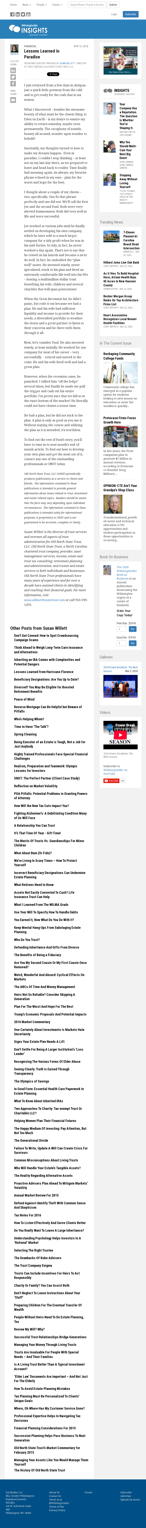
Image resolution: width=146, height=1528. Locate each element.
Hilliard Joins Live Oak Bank (121, 262)
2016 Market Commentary (32, 1022)
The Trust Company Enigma (33, 1265)
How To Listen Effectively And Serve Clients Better (50, 1223)
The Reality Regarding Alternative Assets (43, 1176)
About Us (54, 1492)
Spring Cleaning (25, 734)
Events (88, 1492)
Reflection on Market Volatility (35, 786)
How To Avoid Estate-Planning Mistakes (42, 1389)
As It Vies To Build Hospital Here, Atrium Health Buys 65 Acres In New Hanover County (121, 279)
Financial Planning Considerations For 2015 (45, 1428)
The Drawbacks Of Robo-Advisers (37, 1258)
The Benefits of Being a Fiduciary (37, 955)
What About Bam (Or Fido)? (33, 853)
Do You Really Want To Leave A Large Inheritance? (49, 1230)
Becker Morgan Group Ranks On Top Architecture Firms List (120, 300)
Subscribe (126, 1492)
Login (114, 14)
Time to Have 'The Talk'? (31, 727)
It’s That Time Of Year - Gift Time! (37, 833)
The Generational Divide (31, 1140)
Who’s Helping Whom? (29, 719)
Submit (113, 4)
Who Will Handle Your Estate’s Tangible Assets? (47, 1168)
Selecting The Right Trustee (33, 1250)
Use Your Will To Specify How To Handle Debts (46, 912)
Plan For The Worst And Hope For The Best (43, 1006)
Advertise (125, 1496)
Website (14, 54)
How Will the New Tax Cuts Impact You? (41, 806)
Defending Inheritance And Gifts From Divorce (46, 947)
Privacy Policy (57, 1510)
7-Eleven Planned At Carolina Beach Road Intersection (131, 240)
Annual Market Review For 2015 (36, 1195)
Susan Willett (67, 63)
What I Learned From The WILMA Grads (41, 905)
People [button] (41, 4)
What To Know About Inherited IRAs (38, 1101)
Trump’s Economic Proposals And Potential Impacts (50, 1014)
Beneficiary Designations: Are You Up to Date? (46, 679)
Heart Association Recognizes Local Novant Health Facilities (119, 319)
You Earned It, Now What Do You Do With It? (44, 920)
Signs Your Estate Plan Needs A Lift (39, 1042)
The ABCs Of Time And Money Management (44, 987)
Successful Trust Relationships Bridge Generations (50, 1337)
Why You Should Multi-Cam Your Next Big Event (128, 150)
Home (13, 4)
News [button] (25, 4)
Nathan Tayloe (128, 132)
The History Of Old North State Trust (39, 1470)
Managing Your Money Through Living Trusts (45, 1345)
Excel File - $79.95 (126, 637)
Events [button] (56, 4)
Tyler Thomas (127, 191)
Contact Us (55, 1496)
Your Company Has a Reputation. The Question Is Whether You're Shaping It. (128, 116)
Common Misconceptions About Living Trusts (46, 1160)
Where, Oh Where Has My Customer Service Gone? (49, 1408)
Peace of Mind (24, 699)
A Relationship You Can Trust (34, 825)
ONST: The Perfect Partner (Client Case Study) (47, 778)
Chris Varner (126, 162)
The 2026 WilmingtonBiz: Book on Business (127, 572)
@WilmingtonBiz (59, 1503)
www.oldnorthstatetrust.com (44, 600)
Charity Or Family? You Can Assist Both (41, 1285)
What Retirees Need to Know (34, 885)
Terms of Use (56, 1506)
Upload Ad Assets (130, 1499)
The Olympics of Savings (31, 1081)
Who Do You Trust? (27, 940)
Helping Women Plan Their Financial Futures (45, 1121)
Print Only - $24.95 (126, 623)
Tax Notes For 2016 (27, 1215)
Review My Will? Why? (29, 1329)
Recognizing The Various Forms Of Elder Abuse (47, 1062)
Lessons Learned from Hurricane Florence (43, 672)
